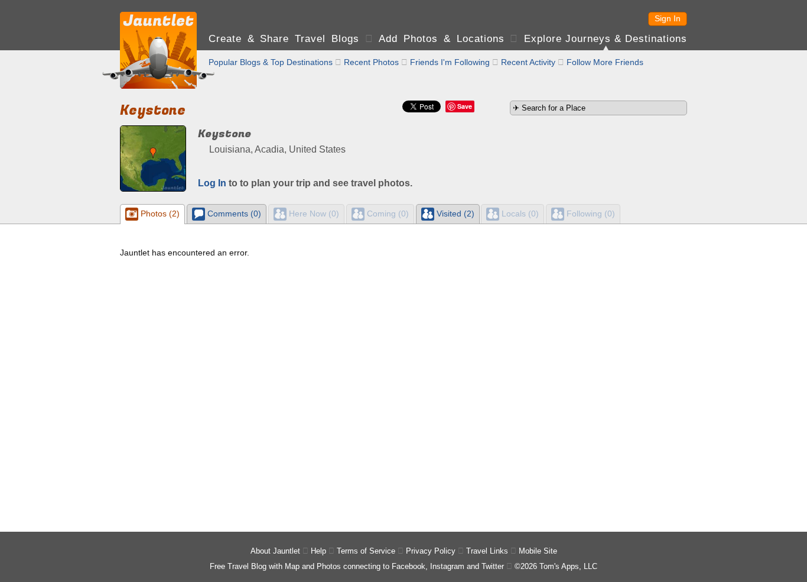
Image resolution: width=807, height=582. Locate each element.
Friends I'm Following (450, 62)
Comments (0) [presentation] (233, 213)
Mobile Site (538, 551)
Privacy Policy (430, 551)
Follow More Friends (605, 62)
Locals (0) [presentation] (519, 213)
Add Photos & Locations (441, 38)
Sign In (668, 18)
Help (318, 551)
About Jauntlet (275, 551)
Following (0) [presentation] (589, 213)
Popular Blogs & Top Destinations (271, 62)
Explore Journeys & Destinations (605, 38)
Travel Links (487, 551)
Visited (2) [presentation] (454, 213)
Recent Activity (528, 62)
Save (464, 106)
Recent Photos (371, 62)
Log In (212, 183)
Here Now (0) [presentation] (313, 213)
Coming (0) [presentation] (387, 213)
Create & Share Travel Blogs (284, 38)
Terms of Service (366, 551)
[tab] (152, 214)
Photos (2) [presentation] (159, 213)
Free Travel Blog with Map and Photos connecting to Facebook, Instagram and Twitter (357, 566)
